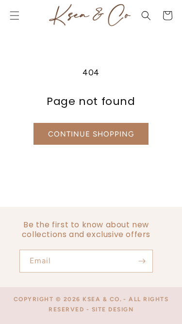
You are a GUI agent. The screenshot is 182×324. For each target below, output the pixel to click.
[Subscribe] (141, 261)
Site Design (113, 309)
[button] (146, 15)
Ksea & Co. (102, 299)
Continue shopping (91, 134)
